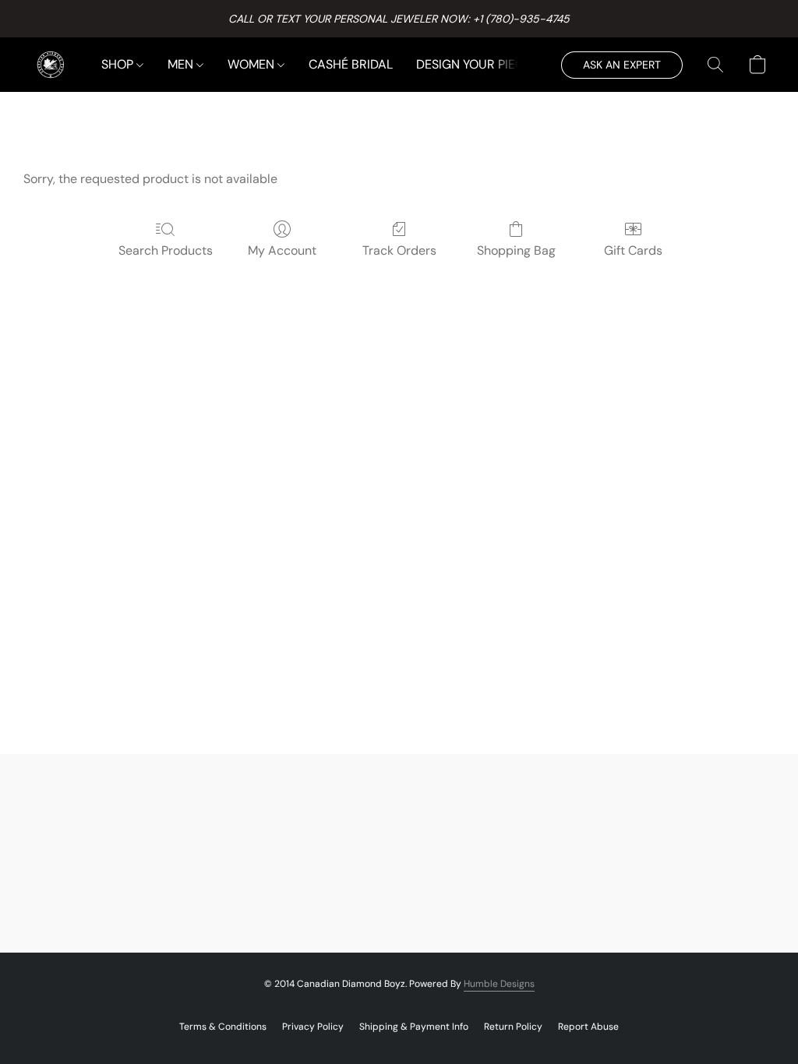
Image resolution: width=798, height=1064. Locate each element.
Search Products (165, 250)
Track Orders (399, 250)
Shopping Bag (516, 250)
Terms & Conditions (223, 1026)
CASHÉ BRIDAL (351, 64)
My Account (282, 250)
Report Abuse (588, 1026)
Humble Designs (499, 984)
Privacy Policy (313, 1026)
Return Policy (513, 1026)
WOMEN (252, 64)
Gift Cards (633, 250)
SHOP (118, 64)
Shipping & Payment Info (413, 1026)
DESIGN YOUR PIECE (473, 64)
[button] (50, 64)
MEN (182, 64)
